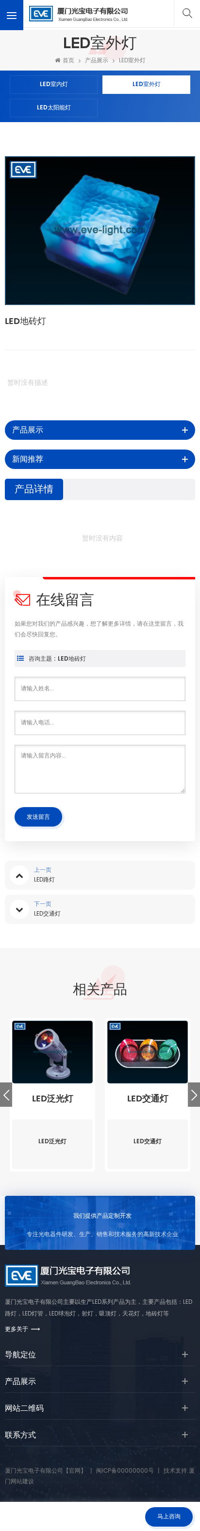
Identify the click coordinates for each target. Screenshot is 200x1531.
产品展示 (96, 60)
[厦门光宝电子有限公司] (78, 13)
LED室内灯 (54, 84)
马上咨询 (169, 1516)
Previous (6, 1094)
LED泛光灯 (52, 1099)
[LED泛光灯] (52, 1052)
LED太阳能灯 (54, 107)
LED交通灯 (147, 1099)
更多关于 (16, 1329)
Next (194, 1094)
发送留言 (38, 817)
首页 (68, 60)
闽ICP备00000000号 (125, 1471)
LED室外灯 (132, 60)
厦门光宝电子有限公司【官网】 (45, 1471)
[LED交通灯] (147, 1052)
